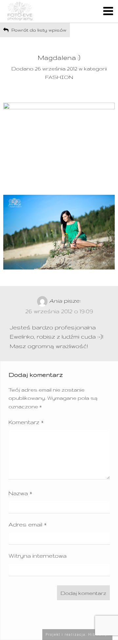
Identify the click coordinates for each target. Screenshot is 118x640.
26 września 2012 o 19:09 (59, 311)
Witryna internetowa (38, 555)
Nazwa (20, 493)
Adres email (28, 524)
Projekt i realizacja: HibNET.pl (77, 634)
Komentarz (26, 422)
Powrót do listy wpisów (38, 30)
